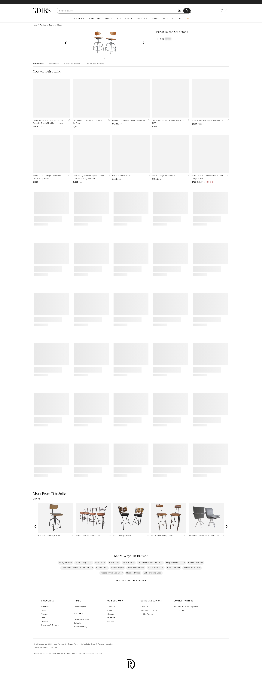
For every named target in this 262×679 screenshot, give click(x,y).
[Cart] (227, 10)
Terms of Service (92, 653)
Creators (44, 621)
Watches (142, 18)
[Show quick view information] (68, 120)
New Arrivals (78, 18)
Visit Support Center (149, 610)
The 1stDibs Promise (94, 63)
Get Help (144, 606)
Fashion (155, 18)
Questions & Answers (50, 625)
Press (109, 610)
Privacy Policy (73, 644)
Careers (110, 614)
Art (119, 18)
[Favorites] (222, 10)
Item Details (54, 63)
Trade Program (80, 606)
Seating (51, 25)
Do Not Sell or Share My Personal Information (96, 644)
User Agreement (60, 644)
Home (35, 25)
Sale (188, 18)
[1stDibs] (41, 10)
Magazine (186, 606)
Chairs (59, 25)
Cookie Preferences (41, 648)
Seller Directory (80, 626)
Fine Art (44, 614)
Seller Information (72, 63)
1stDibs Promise (147, 614)
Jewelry (129, 18)
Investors (111, 617)
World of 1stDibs (172, 18)
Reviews (110, 621)
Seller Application (81, 619)
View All (36, 498)
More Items (38, 63)
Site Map (54, 648)
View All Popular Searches (131, 580)
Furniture (94, 18)
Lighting (109, 18)
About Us (111, 606)
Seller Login (79, 623)
